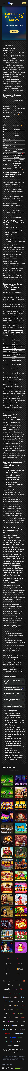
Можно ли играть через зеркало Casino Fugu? (11, 694)
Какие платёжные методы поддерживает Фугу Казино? (13, 705)
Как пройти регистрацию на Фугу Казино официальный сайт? (13, 681)
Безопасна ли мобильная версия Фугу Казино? (12, 700)
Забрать (14, 31)
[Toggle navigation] (3, 3)
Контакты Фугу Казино (14, 1052)
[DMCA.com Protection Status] (19, 1068)
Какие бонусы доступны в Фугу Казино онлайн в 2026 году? (14, 688)
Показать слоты (14, 771)
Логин (24, 3)
